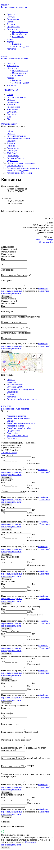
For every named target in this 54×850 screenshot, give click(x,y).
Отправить (6, 296)
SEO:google (12, 112)
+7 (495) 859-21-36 (10, 90)
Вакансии (16, 44)
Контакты (11, 49)
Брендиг (11, 421)
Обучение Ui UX (20, 31)
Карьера (10, 41)
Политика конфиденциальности (22, 399)
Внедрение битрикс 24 (17, 435)
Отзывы (10, 394)
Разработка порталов (16, 416)
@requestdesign (46, 242)
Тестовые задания (20, 46)
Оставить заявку (9, 124)
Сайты (10, 22)
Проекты (11, 14)
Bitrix (9, 119)
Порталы (11, 17)
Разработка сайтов (15, 426)
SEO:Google (12, 153)
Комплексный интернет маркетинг (23, 168)
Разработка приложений (18, 418)
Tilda (9, 117)
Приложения (13, 19)
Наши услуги (13, 65)
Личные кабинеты (15, 158)
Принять (5, 847)
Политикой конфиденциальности (18, 843)
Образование (13, 29)
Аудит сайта (12, 160)
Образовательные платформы (21, 163)
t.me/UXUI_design (44, 240)
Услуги (10, 39)
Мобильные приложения (18, 138)
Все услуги (12, 438)
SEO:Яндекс (12, 109)
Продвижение (13, 26)
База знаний (18, 36)
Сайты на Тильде (15, 165)
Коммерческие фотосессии (19, 173)
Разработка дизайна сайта (19, 428)
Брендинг (11, 24)
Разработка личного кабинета (21, 423)
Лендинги (11, 114)
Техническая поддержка (18, 170)
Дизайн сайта (13, 155)
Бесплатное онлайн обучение (20, 389)
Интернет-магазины (16, 97)
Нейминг (11, 146)
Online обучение (19, 34)
